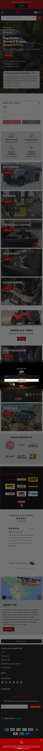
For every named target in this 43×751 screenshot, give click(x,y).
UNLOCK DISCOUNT (21, 380)
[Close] (41, 740)
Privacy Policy (25, 748)
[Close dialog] (1, 363)
